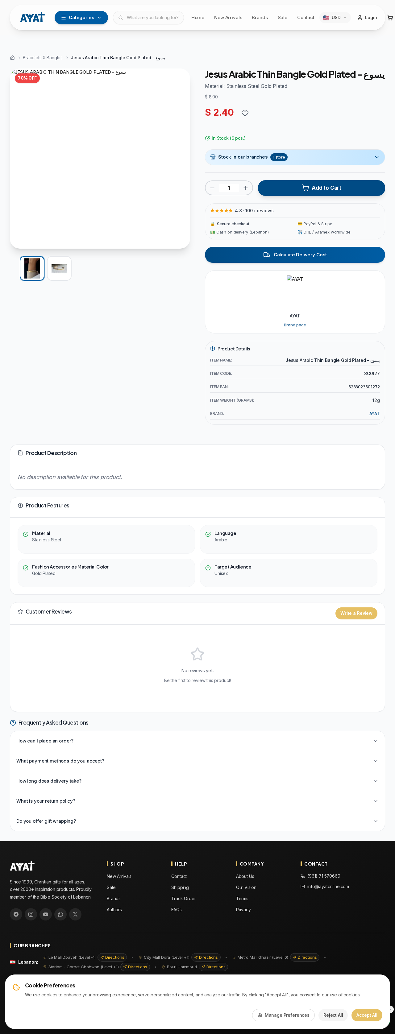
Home (197, 17)
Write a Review (356, 613)
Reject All (333, 1015)
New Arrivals (228, 17)
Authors (114, 909)
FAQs (176, 909)
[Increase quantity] (245, 188)
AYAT (374, 413)
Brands (260, 17)
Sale (282, 17)
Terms (242, 898)
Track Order (183, 898)
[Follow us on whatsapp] (60, 914)
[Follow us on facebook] (16, 914)
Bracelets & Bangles (43, 57)
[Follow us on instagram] (31, 914)
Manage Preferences (287, 1015)
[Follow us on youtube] (46, 914)
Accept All (366, 1015)
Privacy (243, 909)
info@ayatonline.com (328, 886)
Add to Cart (326, 188)
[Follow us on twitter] (75, 914)
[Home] (12, 57)
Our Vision (246, 887)
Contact (305, 17)
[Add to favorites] (245, 113)
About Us (245, 876)
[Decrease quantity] (212, 188)
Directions (114, 957)
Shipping (180, 887)
